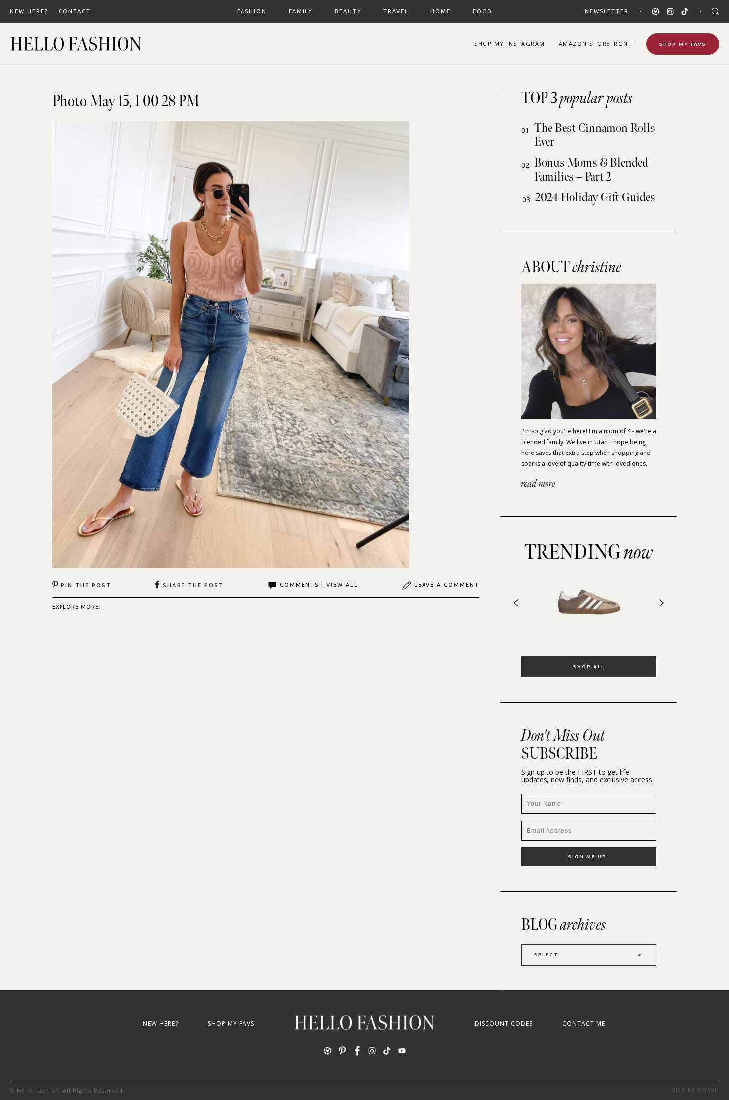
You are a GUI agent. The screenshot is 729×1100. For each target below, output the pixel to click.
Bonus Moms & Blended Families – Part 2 (591, 170)
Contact (75, 11)
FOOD (482, 11)
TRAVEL (396, 11)
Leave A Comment (446, 585)
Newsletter (607, 11)
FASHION (252, 11)
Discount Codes (504, 1023)
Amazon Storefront (596, 43)
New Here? (29, 11)
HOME (440, 11)
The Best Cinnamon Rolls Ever (594, 135)
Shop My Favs (682, 44)
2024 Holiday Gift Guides (595, 197)
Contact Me (583, 1023)
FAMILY (301, 11)
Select (546, 954)
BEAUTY (348, 11)
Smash (708, 1090)
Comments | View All (319, 585)
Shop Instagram (509, 43)
